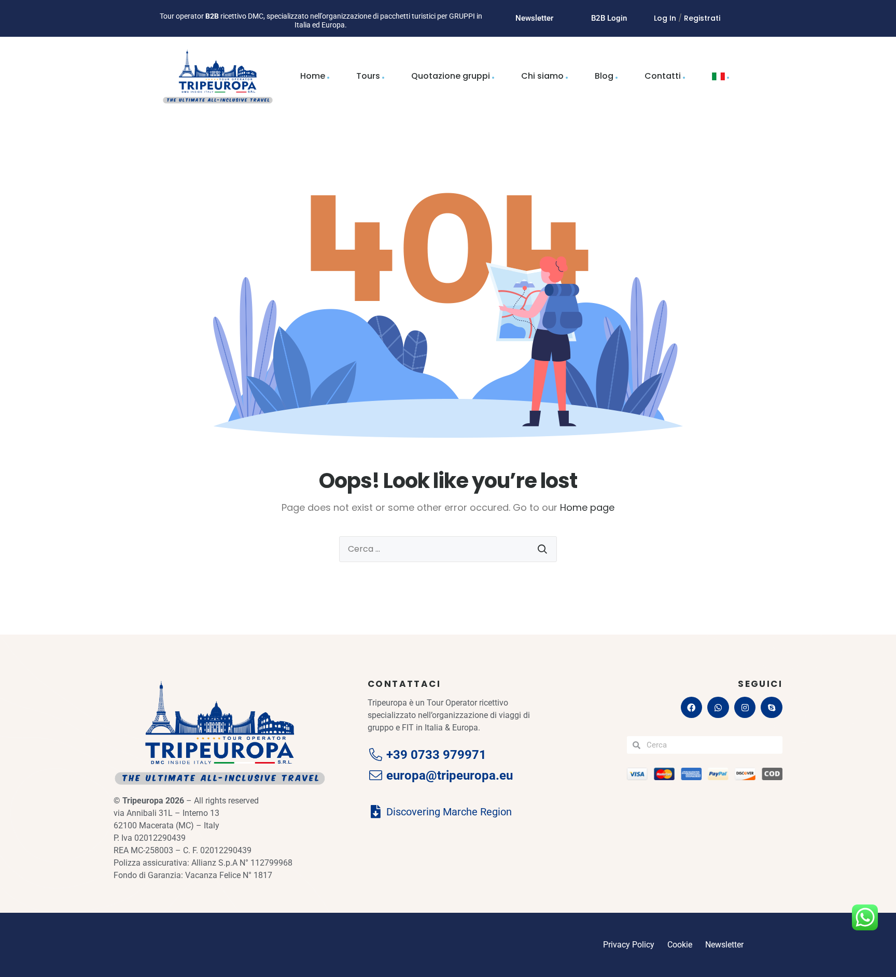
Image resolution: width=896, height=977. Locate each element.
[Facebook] (692, 708)
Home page (587, 507)
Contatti (663, 76)
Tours (368, 76)
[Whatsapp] (718, 708)
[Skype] (771, 708)
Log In (665, 18)
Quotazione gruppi (450, 76)
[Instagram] (745, 708)
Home (312, 76)
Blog (604, 76)
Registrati (702, 18)
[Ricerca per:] (448, 549)
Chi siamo (542, 76)
